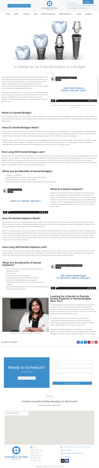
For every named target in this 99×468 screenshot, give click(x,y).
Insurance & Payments (48, 14)
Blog (35, 14)
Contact (78, 14)
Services (26, 14)
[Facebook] (67, 461)
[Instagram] (63, 461)
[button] (16, 14)
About (16, 14)
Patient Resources (65, 14)
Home (8, 14)
